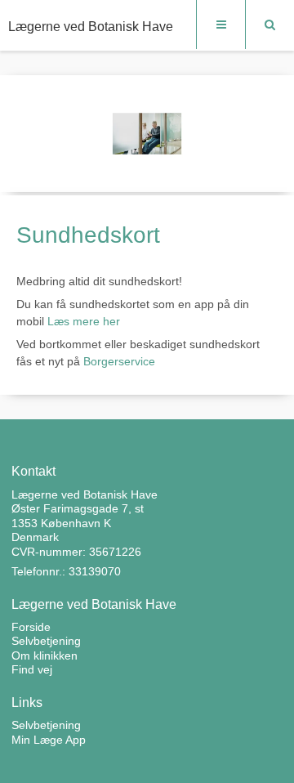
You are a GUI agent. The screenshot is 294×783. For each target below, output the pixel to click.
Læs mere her (83, 321)
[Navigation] (220, 24)
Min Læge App (48, 739)
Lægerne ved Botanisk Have (90, 27)
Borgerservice (119, 361)
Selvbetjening (46, 725)
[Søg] (269, 24)
